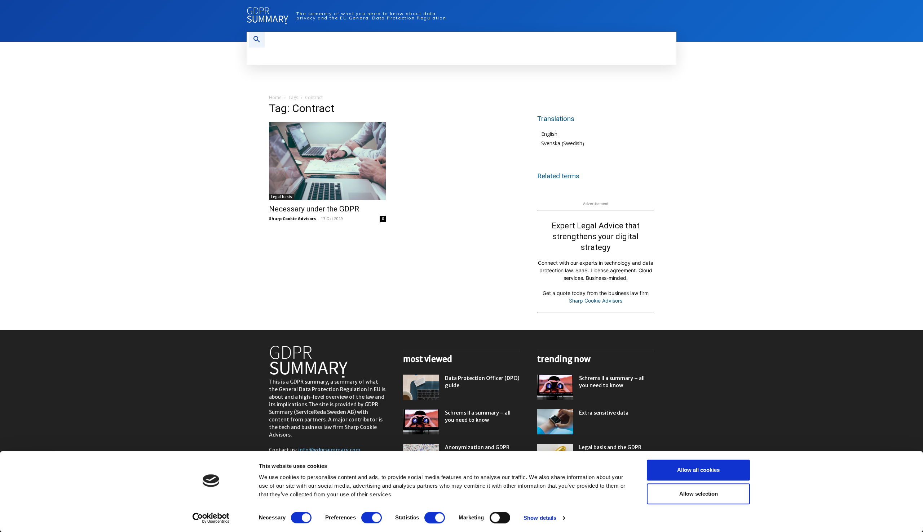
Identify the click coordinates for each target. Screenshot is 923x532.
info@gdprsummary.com (329, 450)
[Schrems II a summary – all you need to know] (421, 421)
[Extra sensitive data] (555, 421)
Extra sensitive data (603, 413)
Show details (540, 518)
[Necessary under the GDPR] (327, 161)
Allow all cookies (698, 470)
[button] (257, 40)
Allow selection (698, 494)
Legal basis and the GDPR (610, 447)
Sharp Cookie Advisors (292, 218)
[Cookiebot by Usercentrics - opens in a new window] (211, 518)
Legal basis (281, 196)
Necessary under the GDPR (314, 209)
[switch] (371, 517)
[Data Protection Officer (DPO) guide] (421, 387)
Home (275, 97)
